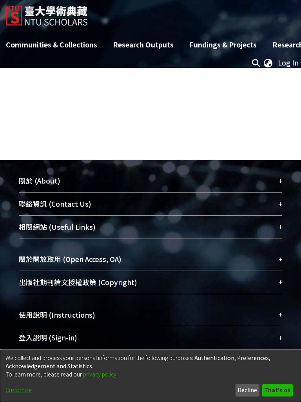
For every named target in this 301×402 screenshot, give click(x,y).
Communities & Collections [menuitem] (51, 44)
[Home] (46, 12)
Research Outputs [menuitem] (143, 44)
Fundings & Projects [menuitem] (223, 44)
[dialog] (150, 376)
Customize (18, 390)
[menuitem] (268, 63)
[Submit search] (256, 62)
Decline (247, 390)
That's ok (277, 390)
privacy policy (99, 374)
